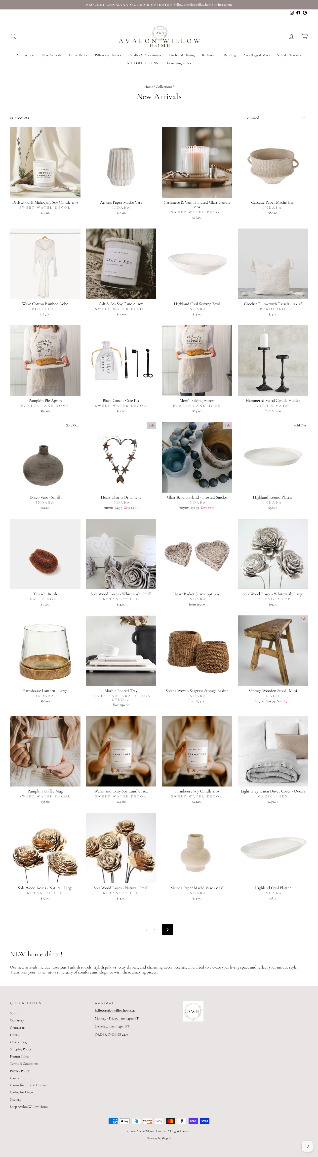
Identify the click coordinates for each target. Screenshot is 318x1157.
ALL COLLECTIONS (142, 63)
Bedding (230, 55)
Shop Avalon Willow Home (29, 1107)
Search (14, 1013)
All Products (25, 55)
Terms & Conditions (24, 1064)
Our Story (17, 1020)
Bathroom (209, 55)
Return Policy (19, 1056)
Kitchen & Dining (182, 55)
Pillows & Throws (108, 55)
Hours (14, 1035)
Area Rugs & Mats (256, 55)
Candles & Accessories (144, 55)
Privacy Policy (20, 1071)
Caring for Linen (21, 1092)
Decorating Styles (178, 63)
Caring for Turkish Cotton (28, 1085)
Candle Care (18, 1078)
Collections (164, 87)
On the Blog (18, 1042)
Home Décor (78, 55)
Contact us (17, 1027)
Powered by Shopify (159, 1138)
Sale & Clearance (289, 55)
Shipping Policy (21, 1049)
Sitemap (15, 1099)
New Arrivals (51, 55)
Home (148, 87)
